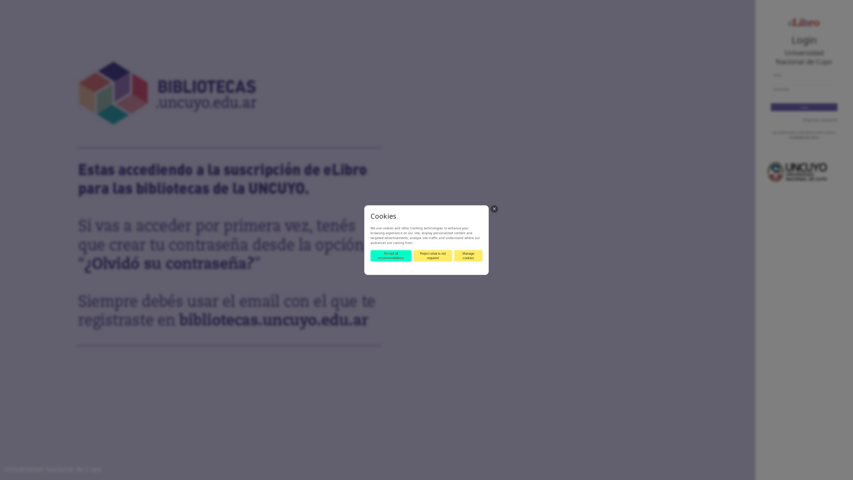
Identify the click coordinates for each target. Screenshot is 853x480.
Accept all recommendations (391, 256)
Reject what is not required (433, 256)
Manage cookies (468, 256)
